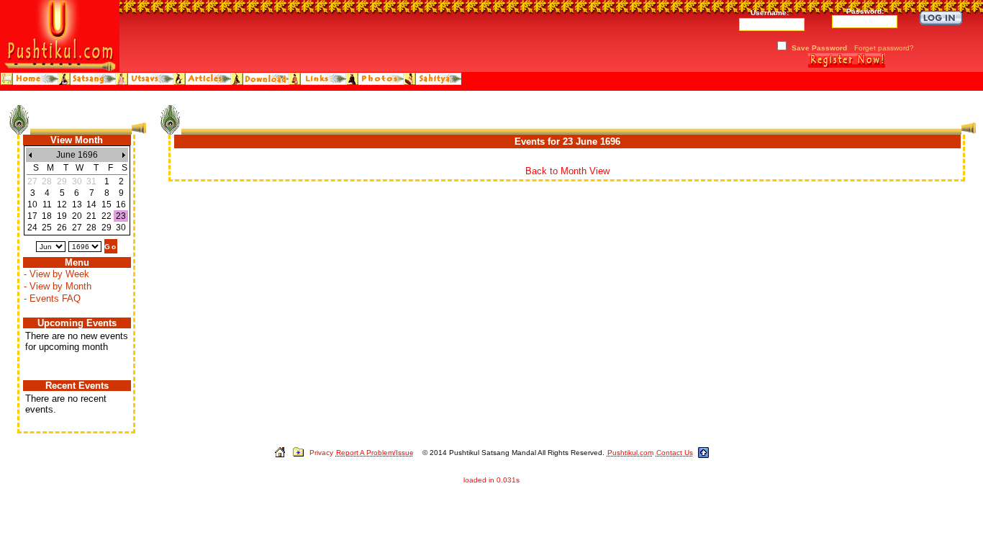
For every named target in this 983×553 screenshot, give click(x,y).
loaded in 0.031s (491, 480)
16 (121, 204)
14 (91, 204)
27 (77, 227)
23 (121, 216)
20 (77, 216)
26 (62, 227)
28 (91, 227)
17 (32, 216)
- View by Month (57, 286)
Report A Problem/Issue (375, 453)
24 (32, 227)
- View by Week (56, 274)
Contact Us (674, 453)
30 (121, 227)
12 (62, 204)
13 (77, 204)
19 (62, 216)
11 (47, 204)
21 (91, 216)
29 (106, 227)
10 (32, 204)
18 (47, 216)
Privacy (321, 453)
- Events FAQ (52, 298)
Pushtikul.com (630, 453)
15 (106, 204)
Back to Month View (567, 171)
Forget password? (884, 48)
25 (47, 227)
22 (106, 216)
